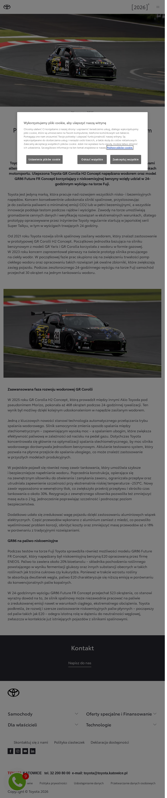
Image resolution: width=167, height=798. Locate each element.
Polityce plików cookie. (120, 147)
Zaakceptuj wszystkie (126, 159)
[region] (82, 141)
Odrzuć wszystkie (92, 159)
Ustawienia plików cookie (44, 159)
